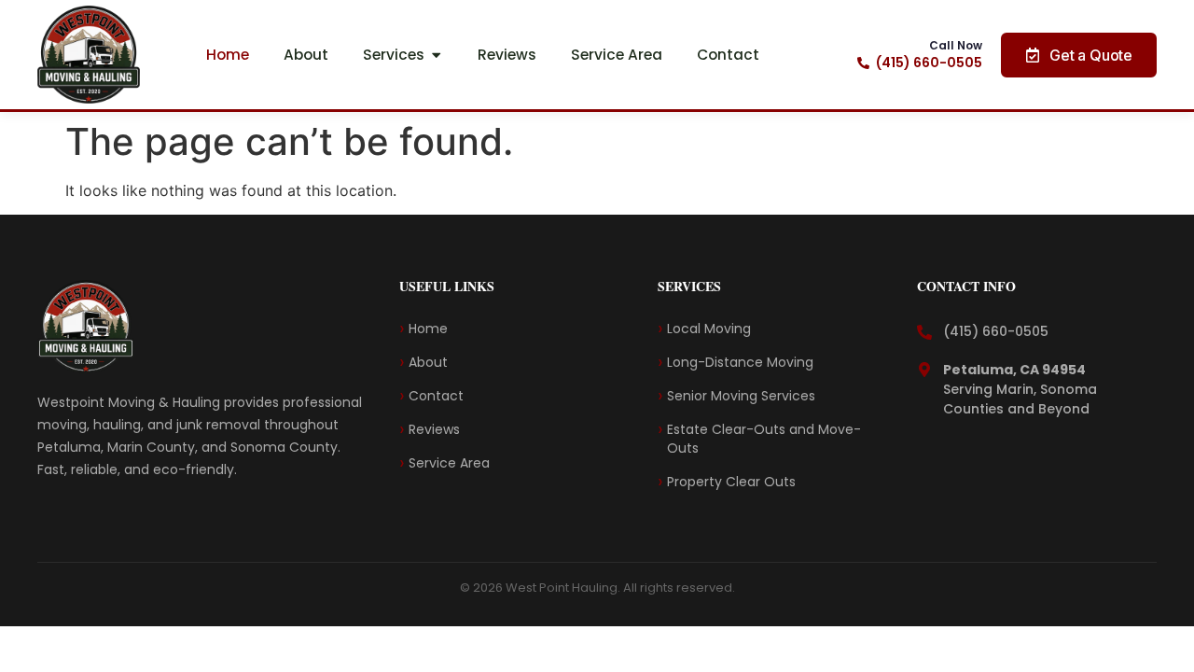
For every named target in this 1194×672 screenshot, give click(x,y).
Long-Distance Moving (740, 362)
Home (428, 328)
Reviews (434, 429)
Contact (436, 395)
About (428, 362)
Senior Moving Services (745, 395)
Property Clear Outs (733, 481)
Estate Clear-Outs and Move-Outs (764, 438)
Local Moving (711, 328)
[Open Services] (436, 54)
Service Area (449, 463)
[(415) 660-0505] (863, 63)
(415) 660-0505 (929, 62)
